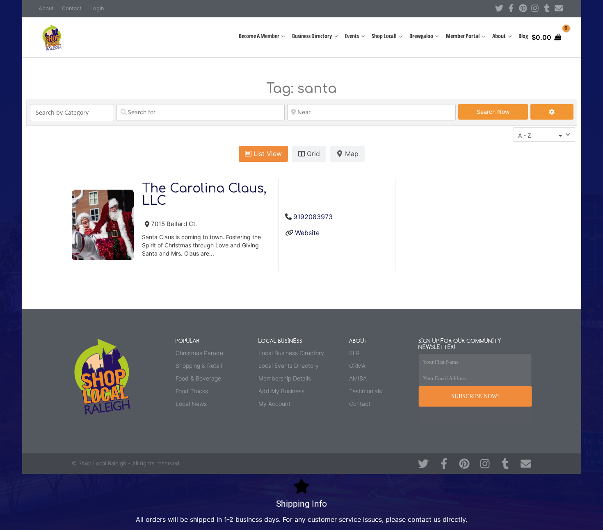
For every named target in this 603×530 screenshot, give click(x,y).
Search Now (502, 111)
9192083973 (313, 217)
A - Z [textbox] (524, 135)
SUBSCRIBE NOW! (475, 396)
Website (307, 233)
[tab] (263, 154)
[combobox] (544, 134)
